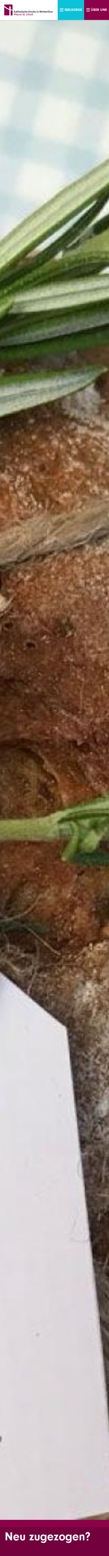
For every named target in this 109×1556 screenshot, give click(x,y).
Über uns (99, 10)
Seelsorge (73, 10)
